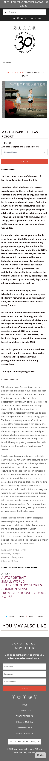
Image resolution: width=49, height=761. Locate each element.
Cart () (23, 18)
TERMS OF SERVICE (24, 733)
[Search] (6, 12)
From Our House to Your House (23, 595)
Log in (11, 18)
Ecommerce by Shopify (24, 752)
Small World (13, 581)
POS (36, 749)
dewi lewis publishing (24, 749)
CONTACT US (25, 710)
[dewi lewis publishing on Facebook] (19, 28)
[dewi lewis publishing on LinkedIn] (29, 28)
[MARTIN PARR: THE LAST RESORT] (24, 103)
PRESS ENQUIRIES (24, 721)
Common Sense (14, 589)
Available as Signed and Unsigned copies (20, 146)
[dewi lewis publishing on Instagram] (24, 28)
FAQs (24, 704)
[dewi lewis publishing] (24, 43)
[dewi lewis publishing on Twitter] (14, 28)
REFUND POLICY (24, 727)
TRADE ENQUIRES (24, 716)
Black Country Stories (21, 585)
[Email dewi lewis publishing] (34, 28)
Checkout (35, 18)
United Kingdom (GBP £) (23, 741)
